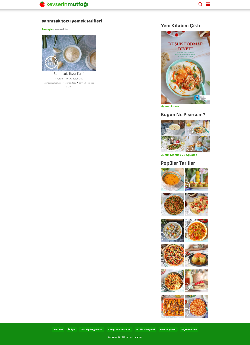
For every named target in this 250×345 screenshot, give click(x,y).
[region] (99, 127)
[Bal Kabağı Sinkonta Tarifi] (172, 306)
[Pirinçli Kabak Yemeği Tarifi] (196, 230)
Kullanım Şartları (168, 329)
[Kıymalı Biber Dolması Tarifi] (196, 255)
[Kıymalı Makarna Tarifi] (172, 280)
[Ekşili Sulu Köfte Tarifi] (172, 230)
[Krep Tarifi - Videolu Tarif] (196, 204)
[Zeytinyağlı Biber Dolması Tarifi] (196, 179)
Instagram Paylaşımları (119, 329)
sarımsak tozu (70, 83)
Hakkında (58, 329)
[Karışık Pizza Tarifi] (172, 255)
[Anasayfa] (65, 5)
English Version (189, 329)
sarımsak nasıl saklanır (52, 83)
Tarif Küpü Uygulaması (92, 329)
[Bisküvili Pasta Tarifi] (196, 280)
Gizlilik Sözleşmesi (145, 329)
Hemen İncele (170, 106)
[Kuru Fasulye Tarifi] (196, 306)
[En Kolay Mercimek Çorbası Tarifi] (172, 179)
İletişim (71, 329)
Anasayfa (47, 29)
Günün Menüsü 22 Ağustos (179, 155)
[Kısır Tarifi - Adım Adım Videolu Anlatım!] (172, 204)
